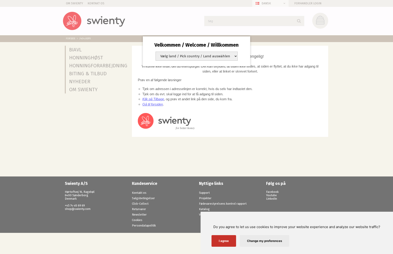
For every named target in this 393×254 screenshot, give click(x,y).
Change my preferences (264, 241)
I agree (224, 241)
